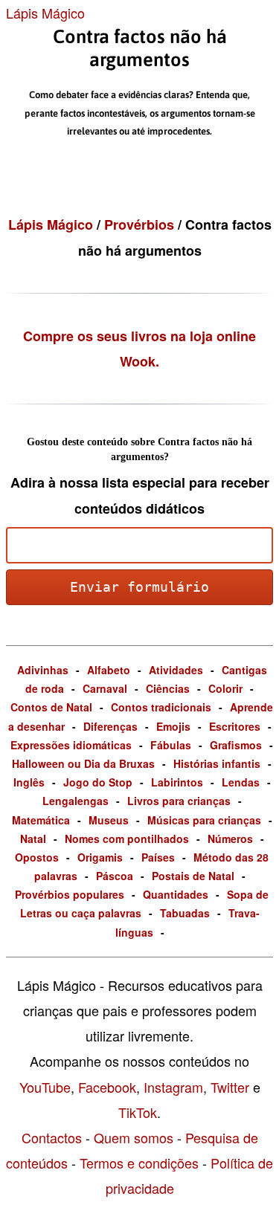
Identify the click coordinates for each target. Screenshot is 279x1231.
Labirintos (177, 782)
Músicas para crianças (204, 819)
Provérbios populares (69, 894)
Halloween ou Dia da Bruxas (83, 763)
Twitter (230, 1086)
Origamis (100, 857)
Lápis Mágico (45, 12)
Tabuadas (185, 912)
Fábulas (170, 744)
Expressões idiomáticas (71, 744)
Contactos (52, 1137)
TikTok (137, 1112)
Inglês (29, 782)
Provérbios (141, 224)
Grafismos (236, 744)
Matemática (41, 819)
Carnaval (105, 688)
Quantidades (175, 894)
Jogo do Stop (97, 782)
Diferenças (110, 726)
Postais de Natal (193, 875)
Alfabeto (108, 669)
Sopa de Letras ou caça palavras (144, 903)
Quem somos (133, 1137)
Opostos (37, 857)
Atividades (176, 669)
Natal (33, 838)
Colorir (225, 688)
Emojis (173, 726)
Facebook (107, 1086)
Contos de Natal (51, 706)
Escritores (234, 726)
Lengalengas (75, 800)
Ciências (168, 688)
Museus (109, 819)
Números (230, 838)
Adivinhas (42, 669)
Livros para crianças (179, 800)
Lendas (241, 782)
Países (158, 857)
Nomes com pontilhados (127, 838)
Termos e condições (139, 1162)
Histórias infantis (216, 763)
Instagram (173, 1086)
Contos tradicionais (161, 706)
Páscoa (114, 875)
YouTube (45, 1086)
